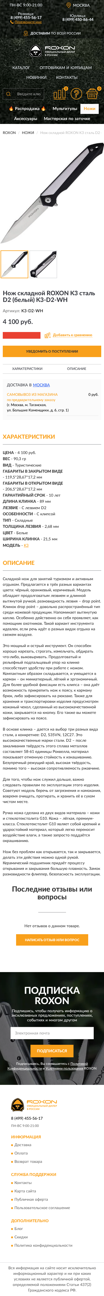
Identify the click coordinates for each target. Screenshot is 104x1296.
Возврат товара (28, 1162)
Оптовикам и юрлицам (66, 68)
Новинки (36, 78)
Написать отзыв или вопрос (52, 940)
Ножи (89, 109)
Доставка (22, 1145)
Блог (18, 1229)
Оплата (21, 1154)
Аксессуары (25, 119)
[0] (92, 93)
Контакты (67, 78)
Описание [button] (76, 368)
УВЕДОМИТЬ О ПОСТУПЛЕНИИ (52, 351)
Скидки (21, 1237)
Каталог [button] (21, 68)
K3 (26, 546)
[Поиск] (8, 93)
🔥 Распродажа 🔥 (27, 109)
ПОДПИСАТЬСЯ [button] (52, 1051)
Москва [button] (41, 385)
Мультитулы (65, 109)
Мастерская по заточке (67, 119)
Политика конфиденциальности (43, 1246)
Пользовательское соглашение (42, 1208)
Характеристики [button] (27, 368)
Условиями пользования (64, 1068)
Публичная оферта (31, 1200)
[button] (26, 21)
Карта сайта (25, 1191)
